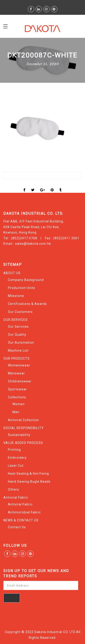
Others (13, 489)
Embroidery (17, 457)
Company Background (26, 280)
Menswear (16, 373)
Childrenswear (20, 381)
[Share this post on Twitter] (33, 186)
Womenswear (19, 365)
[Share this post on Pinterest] (52, 186)
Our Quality (17, 334)
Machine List (18, 350)
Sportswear (17, 389)
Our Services (18, 326)
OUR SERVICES (15, 320)
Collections (17, 397)
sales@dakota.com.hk (33, 243)
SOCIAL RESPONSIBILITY (23, 428)
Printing (14, 449)
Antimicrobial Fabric (24, 512)
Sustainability (19, 435)
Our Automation (21, 342)
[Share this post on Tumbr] (60, 186)
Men (15, 412)
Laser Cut (16, 465)
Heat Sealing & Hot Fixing (28, 473)
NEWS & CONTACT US (21, 520)
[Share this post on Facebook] (24, 186)
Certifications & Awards (27, 304)
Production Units (21, 288)
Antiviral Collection (23, 420)
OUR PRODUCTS (16, 358)
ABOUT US (12, 273)
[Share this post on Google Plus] (42, 186)
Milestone (16, 296)
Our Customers (20, 312)
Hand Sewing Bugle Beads (29, 481)
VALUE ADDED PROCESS (23, 443)
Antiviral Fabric (15, 497)
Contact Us (17, 527)
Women (18, 404)
